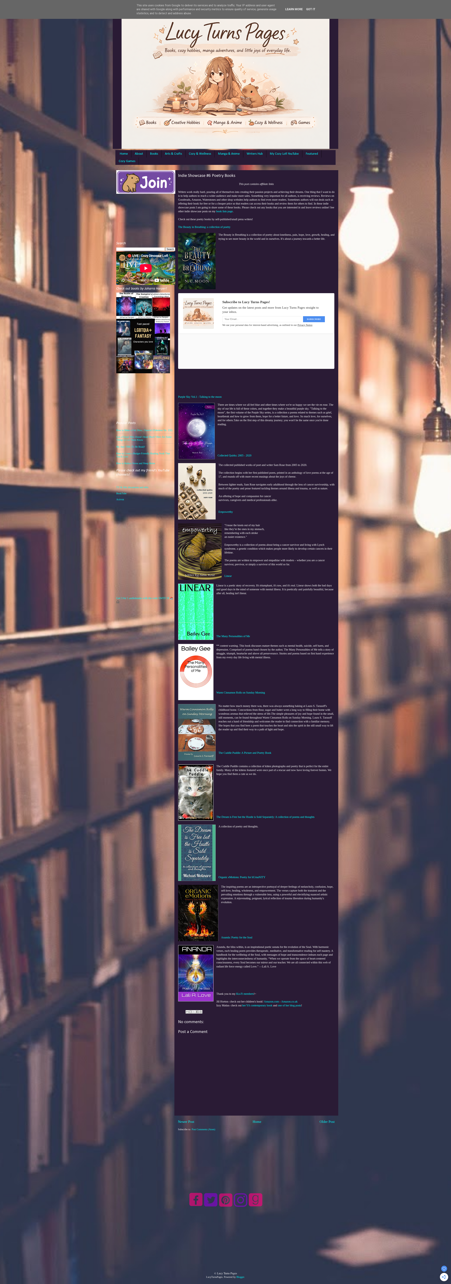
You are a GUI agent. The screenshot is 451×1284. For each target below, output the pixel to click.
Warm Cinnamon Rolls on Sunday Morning (240, 692)
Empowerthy (225, 511)
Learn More (294, 9)
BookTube (121, 493)
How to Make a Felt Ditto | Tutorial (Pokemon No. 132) (144, 430)
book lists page (224, 211)
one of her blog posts (289, 1005)
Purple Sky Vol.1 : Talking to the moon (200, 396)
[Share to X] (194, 1012)
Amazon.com (271, 1001)
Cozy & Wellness (200, 154)
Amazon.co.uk (289, 1001)
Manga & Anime (229, 154)
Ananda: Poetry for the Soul (236, 937)
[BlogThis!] (190, 1012)
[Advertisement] (256, 1156)
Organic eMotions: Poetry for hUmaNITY (241, 877)
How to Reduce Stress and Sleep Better (135, 463)
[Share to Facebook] (197, 1012)
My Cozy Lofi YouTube (284, 154)
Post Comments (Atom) (203, 1129)
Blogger (240, 1277)
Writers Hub (255, 154)
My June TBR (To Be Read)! (130, 446)
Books (154, 154)
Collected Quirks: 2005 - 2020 (234, 455)
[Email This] (187, 1012)
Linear (228, 575)
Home (124, 154)
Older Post (327, 1122)
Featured (312, 154)
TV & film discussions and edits (132, 487)
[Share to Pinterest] (200, 1012)
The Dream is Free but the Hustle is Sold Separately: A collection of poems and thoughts (265, 816)
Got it (310, 9)
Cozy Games (127, 161)
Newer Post (186, 1122)
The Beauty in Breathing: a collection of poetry (204, 226)
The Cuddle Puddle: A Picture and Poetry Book (244, 752)
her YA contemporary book (257, 1005)
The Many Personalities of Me (233, 636)
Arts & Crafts (173, 154)
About (139, 154)
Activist (120, 499)
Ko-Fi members (245, 993)
